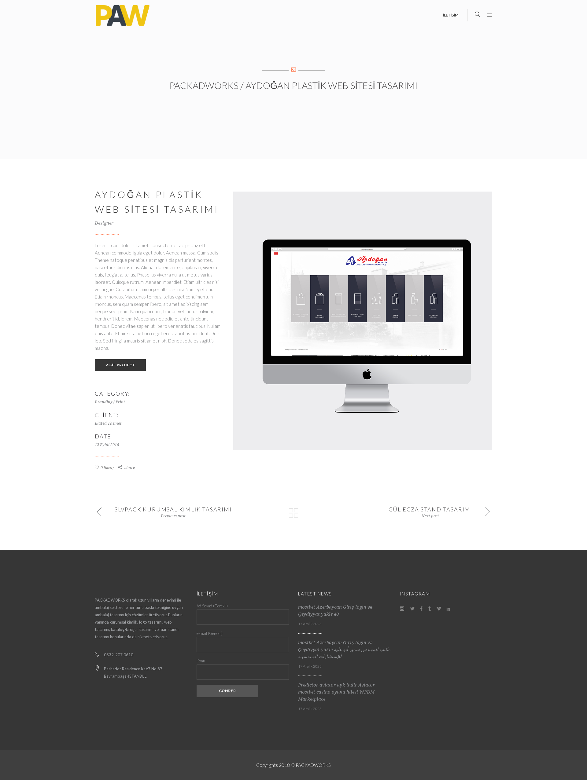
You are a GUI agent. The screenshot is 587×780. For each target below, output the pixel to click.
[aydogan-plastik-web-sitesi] (362, 321)
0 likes (106, 467)
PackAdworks (203, 85)
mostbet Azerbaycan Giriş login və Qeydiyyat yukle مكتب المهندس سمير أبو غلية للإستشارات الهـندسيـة (344, 649)
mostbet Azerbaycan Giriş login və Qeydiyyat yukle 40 (335, 610)
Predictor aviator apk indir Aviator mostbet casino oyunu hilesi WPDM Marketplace (336, 692)
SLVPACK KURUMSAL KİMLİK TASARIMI (173, 509)
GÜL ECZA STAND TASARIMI (430, 509)
